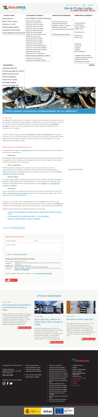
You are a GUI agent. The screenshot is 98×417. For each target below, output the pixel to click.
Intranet (75, 383)
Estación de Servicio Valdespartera (35, 53)
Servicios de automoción (61, 15)
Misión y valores (77, 371)
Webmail (75, 382)
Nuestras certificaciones (79, 369)
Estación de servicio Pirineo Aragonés (36, 60)
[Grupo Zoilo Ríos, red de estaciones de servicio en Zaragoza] (14, 8)
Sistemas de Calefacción (10, 85)
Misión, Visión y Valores (9, 21)
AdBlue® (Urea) (79, 29)
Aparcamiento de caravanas (33, 371)
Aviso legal (69, 404)
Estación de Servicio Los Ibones (34, 44)
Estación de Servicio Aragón (33, 21)
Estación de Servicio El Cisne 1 (34, 23)
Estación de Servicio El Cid (33, 36)
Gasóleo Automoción (80, 23)
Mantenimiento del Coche (10, 74)
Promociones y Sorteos (9, 79)
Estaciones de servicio (34, 15)
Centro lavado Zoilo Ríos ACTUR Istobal (62, 29)
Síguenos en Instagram (4, 383)
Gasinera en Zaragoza (81, 59)
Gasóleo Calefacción (80, 27)
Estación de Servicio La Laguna (34, 42)
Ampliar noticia (26, 328)
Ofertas (92, 65)
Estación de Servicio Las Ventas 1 (35, 24)
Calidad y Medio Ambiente (10, 27)
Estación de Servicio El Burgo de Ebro (36, 34)
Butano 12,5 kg (79, 35)
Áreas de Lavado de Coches (59, 21)
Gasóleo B (77, 49)
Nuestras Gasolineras (9, 77)
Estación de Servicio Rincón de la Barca (36, 49)
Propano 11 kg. (79, 37)
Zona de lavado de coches (33, 367)
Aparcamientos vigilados (32, 377)
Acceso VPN (76, 385)
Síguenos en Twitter (11, 383)
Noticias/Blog (8, 65)
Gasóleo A (77, 47)
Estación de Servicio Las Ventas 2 (35, 28)
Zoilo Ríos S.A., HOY (9, 24)
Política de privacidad (89, 404)
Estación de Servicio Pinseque (34, 32)
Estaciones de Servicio (55, 365)
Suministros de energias (83, 15)
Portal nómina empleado (79, 378)
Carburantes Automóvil (9, 68)
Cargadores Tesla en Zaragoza (83, 55)
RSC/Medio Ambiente (9, 82)
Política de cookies (78, 404)
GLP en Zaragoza (79, 51)
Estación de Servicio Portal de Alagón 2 (36, 47)
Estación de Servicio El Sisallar (34, 38)
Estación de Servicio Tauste (33, 51)
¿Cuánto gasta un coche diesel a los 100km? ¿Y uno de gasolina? (28, 216)
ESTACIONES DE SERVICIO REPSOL (38, 18)
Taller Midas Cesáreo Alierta (59, 27)
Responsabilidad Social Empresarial (13, 33)
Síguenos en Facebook (7, 383)
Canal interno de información (11, 30)
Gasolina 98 (78, 46)
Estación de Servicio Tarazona (34, 58)
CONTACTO (90, 5)
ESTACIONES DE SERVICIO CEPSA (38, 56)
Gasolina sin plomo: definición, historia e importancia (24, 218)
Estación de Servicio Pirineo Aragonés (57, 393)
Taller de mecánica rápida (33, 369)
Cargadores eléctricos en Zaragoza (61, 25)
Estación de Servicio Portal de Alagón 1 (36, 45)
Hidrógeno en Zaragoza (82, 61)
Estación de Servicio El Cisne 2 (34, 26)
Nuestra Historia (7, 18)
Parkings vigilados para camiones (61, 34)
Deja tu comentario (11, 244)
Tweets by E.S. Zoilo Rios (75, 169)
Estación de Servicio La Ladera (34, 40)
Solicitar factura (77, 376)
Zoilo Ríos (25, 150)
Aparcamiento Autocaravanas (59, 23)
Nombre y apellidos (11, 241)
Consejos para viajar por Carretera (13, 71)
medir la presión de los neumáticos (18, 193)
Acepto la (17, 254)
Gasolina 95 (78, 44)
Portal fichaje (76, 380)
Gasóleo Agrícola (79, 25)
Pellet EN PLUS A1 (80, 32)
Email (35, 241)
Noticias (75, 367)
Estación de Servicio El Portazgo (34, 30)
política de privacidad (20, 254)
